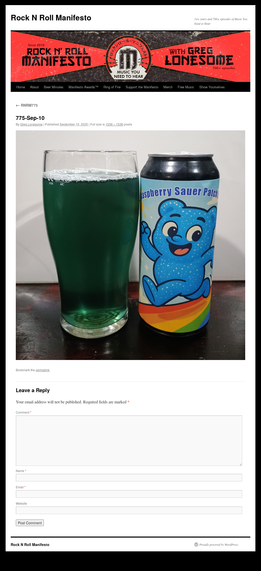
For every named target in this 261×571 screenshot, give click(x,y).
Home (20, 86)
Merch (168, 86)
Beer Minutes (53, 86)
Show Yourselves (212, 86)
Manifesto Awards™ (83, 86)
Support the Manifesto (142, 86)
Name (21, 470)
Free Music (186, 86)
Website (21, 503)
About (34, 86)
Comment (23, 412)
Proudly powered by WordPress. (219, 544)
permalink (42, 370)
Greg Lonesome (31, 124)
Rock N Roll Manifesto (51, 17)
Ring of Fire (112, 86)
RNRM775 (27, 105)
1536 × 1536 (114, 124)
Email (21, 487)
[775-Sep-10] (130, 245)
